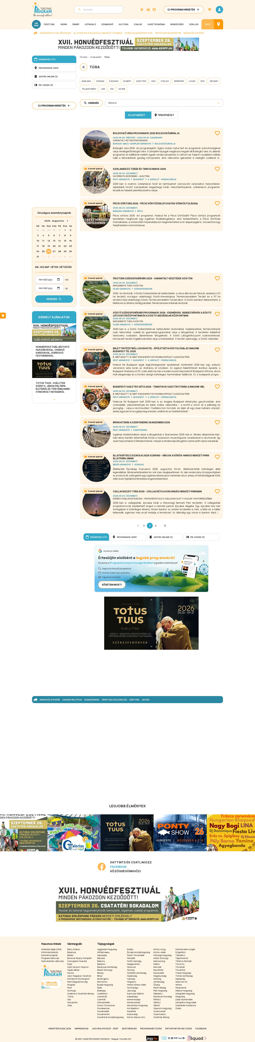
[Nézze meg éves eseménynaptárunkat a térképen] (218, 24)
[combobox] (108, 103)
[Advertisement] (151, 250)
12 (165, 525)
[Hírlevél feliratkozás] (142, 9)
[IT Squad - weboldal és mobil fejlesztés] (197, 1038)
